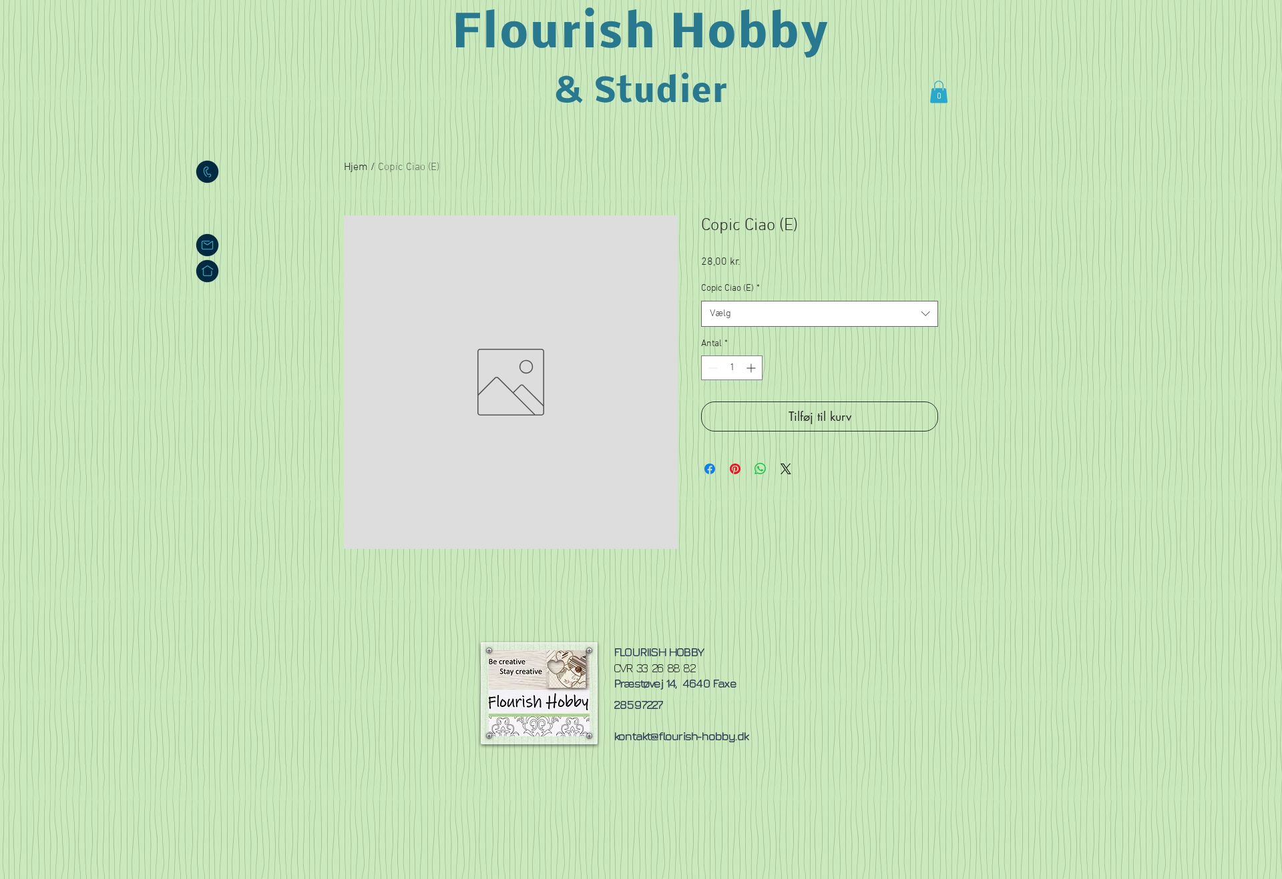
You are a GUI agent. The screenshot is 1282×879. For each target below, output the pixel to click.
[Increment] (752, 367)
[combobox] (819, 314)
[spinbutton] (732, 367)
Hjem (356, 167)
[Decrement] (711, 367)
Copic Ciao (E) (730, 288)
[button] (938, 92)
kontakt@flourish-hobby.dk (681, 736)
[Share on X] (786, 469)
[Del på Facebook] (710, 469)
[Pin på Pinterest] (735, 469)
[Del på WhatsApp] (761, 469)
